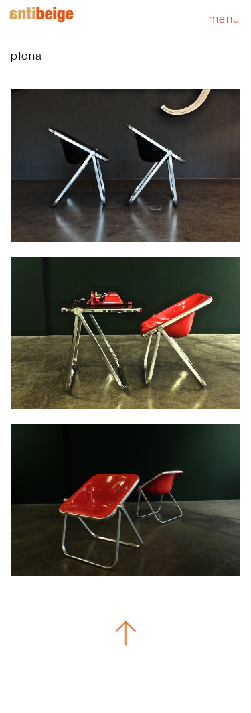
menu (224, 18)
